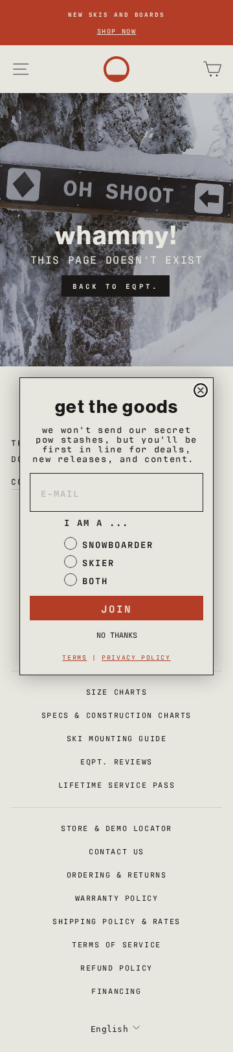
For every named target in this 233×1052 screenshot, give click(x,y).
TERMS (74, 657)
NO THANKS (116, 634)
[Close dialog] (200, 390)
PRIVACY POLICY (136, 657)
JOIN (116, 608)
